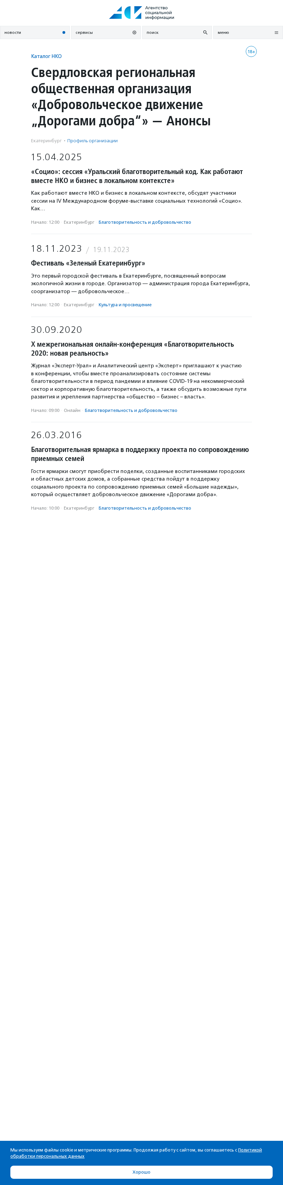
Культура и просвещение (125, 304)
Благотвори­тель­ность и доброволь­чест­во (145, 222)
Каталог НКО (46, 56)
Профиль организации (92, 141)
